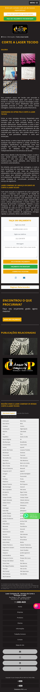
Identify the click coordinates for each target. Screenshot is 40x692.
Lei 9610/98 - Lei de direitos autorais (19, 588)
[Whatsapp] (16, 277)
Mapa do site (20, 645)
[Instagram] (20, 657)
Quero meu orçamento (12, 319)
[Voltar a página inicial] (20, 28)
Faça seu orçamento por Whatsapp (20, 19)
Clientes (20, 623)
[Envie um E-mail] (20, 651)
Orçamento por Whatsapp (20, 267)
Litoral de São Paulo (9, 417)
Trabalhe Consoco (20, 634)
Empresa (20, 612)
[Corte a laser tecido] (10, 59)
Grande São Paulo (22, 413)
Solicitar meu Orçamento (20, 262)
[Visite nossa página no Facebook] (20, 668)
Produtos (20, 618)
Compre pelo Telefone (20, 272)
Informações (20, 629)
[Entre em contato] (24, 277)
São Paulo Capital (9, 413)
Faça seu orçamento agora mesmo (20, 14)
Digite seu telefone (20, 234)
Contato (20, 640)
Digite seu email (20, 225)
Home (20, 607)
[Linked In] (20, 663)
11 (20, 602)
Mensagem (20, 244)
